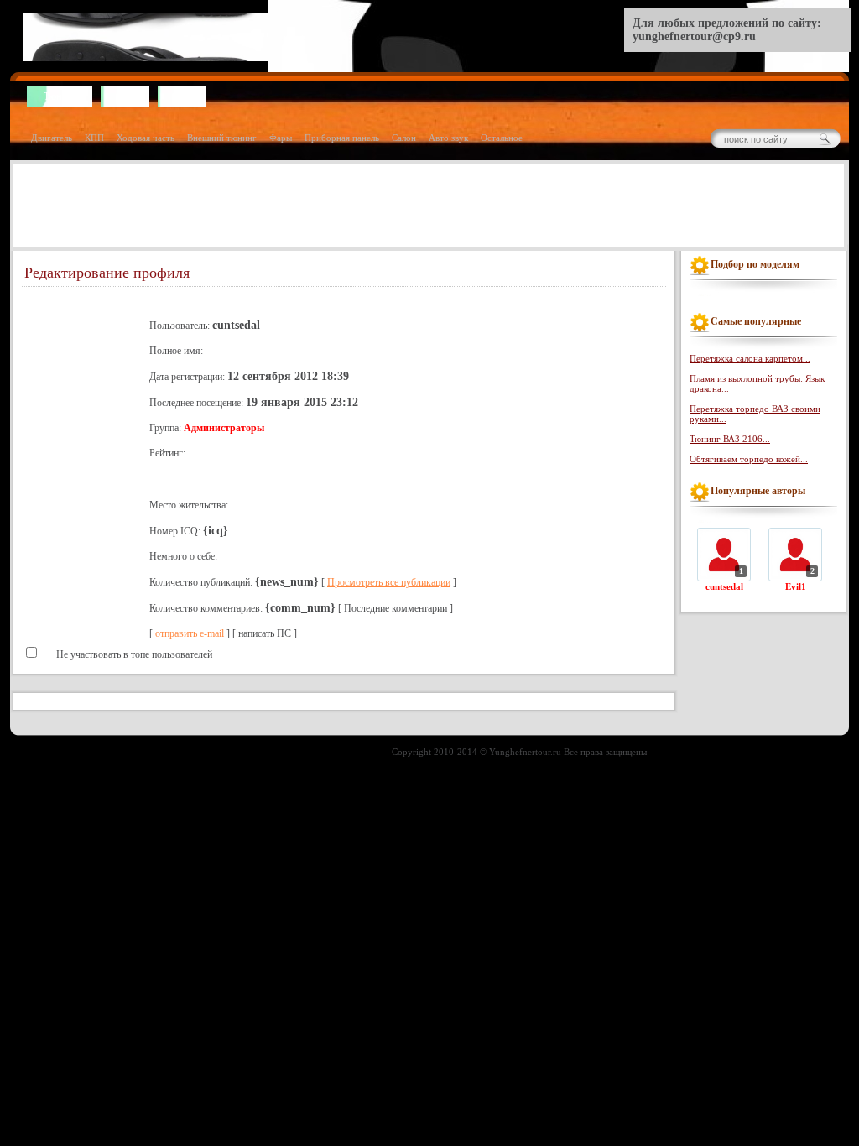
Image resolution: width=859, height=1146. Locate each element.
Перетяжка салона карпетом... (750, 358)
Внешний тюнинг (222, 138)
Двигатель (51, 138)
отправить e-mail (189, 633)
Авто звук (448, 138)
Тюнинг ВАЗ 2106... (730, 439)
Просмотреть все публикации (388, 582)
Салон (404, 138)
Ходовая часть (145, 138)
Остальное (502, 138)
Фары (280, 138)
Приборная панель (342, 138)
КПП (94, 138)
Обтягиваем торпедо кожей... (749, 459)
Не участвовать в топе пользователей (133, 654)
